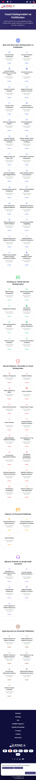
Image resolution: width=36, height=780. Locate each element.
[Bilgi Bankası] (7, 2)
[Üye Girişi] (30, 2)
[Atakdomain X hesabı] (14, 759)
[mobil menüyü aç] (33, 6)
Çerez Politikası (18, 768)
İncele (9, 63)
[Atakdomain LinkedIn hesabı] (20, 759)
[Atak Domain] (8, 6)
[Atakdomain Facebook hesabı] (12, 759)
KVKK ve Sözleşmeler (8, 768)
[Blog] (10, 2)
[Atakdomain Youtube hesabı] (23, 759)
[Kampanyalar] (27, 2)
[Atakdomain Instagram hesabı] (17, 759)
